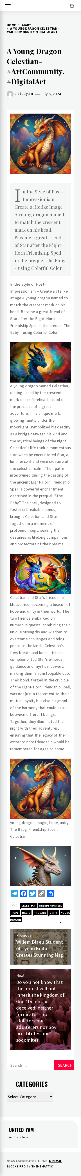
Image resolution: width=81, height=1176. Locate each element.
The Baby (40, 912)
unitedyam (23, 93)
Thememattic (42, 1166)
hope (14, 912)
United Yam (21, 1129)
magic (26, 912)
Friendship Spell (50, 905)
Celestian (28, 905)
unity (53, 912)
